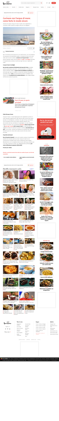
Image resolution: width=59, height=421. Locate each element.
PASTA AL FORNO (46, 250)
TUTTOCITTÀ (37, 358)
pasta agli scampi (9, 126)
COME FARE (46, 83)
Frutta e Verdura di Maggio (41, 324)
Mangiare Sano (36, 7)
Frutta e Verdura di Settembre (39, 331)
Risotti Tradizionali (19, 335)
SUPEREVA (56, 358)
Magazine (27, 7)
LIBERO (9, 358)
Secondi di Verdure (27, 326)
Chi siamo (4, 360)
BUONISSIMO (52, 358)
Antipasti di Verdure (19, 325)
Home (4, 16)
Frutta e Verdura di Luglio (40, 327)
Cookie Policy (15, 360)
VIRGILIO (12, 358)
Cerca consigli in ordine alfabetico (10, 157)
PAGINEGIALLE (16, 358)
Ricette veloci (21, 7)
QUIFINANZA (48, 358)
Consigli (48, 7)
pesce (19, 59)
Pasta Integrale (19, 332)
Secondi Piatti (27, 324)
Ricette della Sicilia (53, 331)
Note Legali (8, 360)
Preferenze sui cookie (21, 360)
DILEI (40, 358)
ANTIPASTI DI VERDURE (46, 261)
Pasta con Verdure (18, 331)
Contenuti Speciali (22, 339)
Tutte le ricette (6, 7)
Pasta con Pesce (20, 328)
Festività (13, 7)
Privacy (11, 360)
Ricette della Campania (52, 329)
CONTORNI (46, 287)
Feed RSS (38, 339)
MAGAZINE (46, 40)
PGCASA (27, 358)
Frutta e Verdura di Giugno (41, 325)
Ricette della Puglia (53, 332)
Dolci (26, 336)
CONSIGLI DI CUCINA (8, 16)
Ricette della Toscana (54, 334)
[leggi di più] (34, 51)
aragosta (22, 124)
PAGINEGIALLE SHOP (22, 358)
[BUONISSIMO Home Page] (7, 3)
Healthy (42, 7)
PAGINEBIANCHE (32, 358)
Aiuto (25, 360)
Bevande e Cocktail (27, 334)
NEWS (46, 155)
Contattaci (28, 339)
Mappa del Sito (33, 339)
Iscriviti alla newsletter (46, 137)
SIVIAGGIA (43, 358)
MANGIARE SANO (46, 69)
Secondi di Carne (27, 332)
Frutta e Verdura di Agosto (40, 328)
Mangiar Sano (52, 324)
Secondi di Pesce (27, 329)
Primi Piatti (19, 326)
